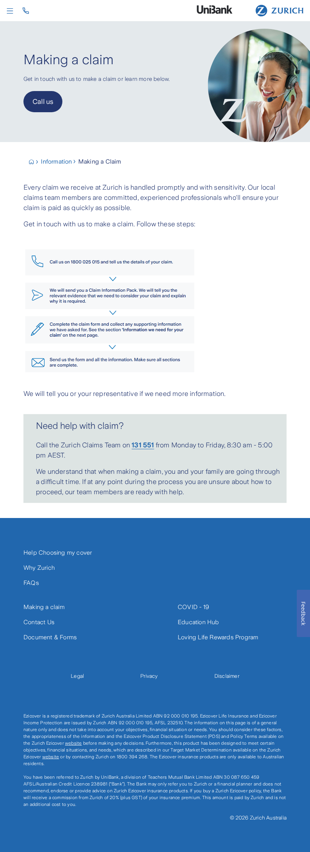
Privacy (149, 676)
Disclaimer (226, 676)
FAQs (31, 583)
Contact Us (38, 622)
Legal (77, 676)
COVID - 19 (193, 607)
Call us (43, 101)
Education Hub (198, 622)
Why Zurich (39, 567)
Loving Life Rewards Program (218, 637)
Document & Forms (50, 637)
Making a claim (44, 607)
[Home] (279, 10)
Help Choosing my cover (57, 552)
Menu (12, 10)
